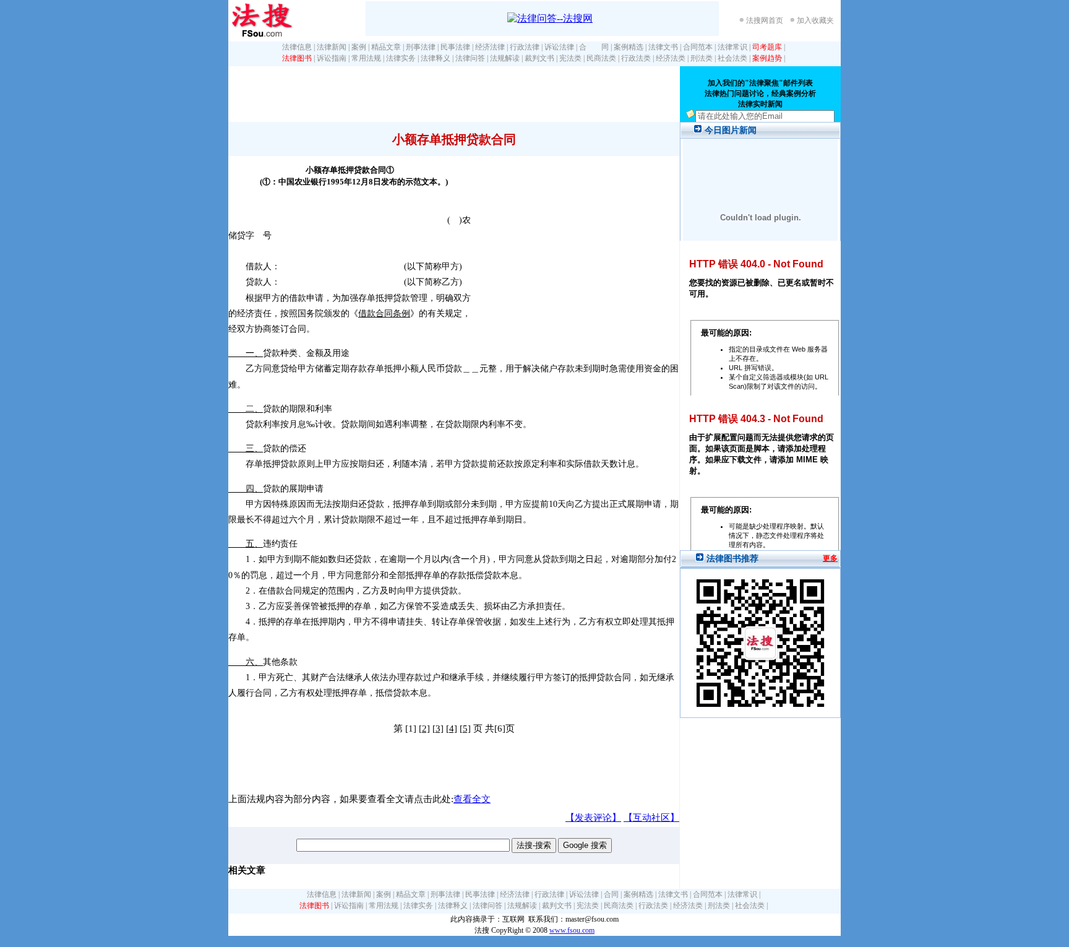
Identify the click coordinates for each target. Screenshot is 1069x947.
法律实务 (401, 58)
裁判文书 (539, 58)
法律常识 (732, 47)
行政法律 (524, 47)
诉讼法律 (559, 47)
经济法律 (490, 47)
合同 (611, 894)
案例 (358, 47)
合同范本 (698, 47)
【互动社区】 (651, 818)
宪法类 (570, 58)
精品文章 (386, 47)
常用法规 (366, 58)
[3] (438, 728)
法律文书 (663, 47)
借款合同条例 (384, 313)
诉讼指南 (331, 58)
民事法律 (455, 47)
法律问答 (470, 58)
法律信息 (297, 47)
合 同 (594, 47)
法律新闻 (331, 47)
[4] (451, 728)
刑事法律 (421, 47)
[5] (465, 728)
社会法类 (732, 58)
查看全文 (472, 799)
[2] (424, 728)
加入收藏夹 (815, 20)
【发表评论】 (593, 818)
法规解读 (505, 58)
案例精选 (628, 47)
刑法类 (701, 58)
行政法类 (636, 58)
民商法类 (601, 58)
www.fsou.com (572, 930)
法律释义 (435, 58)
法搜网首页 (764, 20)
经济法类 (670, 58)
